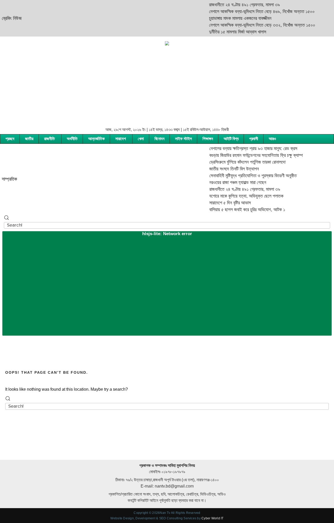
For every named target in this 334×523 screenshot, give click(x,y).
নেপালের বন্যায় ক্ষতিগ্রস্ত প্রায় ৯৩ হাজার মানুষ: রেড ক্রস (247, 148)
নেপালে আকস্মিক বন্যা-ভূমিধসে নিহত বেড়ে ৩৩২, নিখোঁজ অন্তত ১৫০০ (255, 25)
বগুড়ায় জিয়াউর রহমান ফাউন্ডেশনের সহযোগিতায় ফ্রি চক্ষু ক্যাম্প (249, 155)
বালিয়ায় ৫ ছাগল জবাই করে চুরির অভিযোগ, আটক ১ (241, 209)
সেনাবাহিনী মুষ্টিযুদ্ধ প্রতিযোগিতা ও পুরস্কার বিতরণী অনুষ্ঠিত (246, 175)
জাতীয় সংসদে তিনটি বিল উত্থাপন (227, 168)
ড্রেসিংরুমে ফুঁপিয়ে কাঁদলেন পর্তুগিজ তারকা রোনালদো (241, 162)
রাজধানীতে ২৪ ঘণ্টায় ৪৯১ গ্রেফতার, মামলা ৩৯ (237, 4)
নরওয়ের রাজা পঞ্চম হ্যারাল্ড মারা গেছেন (231, 182)
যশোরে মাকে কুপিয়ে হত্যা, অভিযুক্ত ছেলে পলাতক (240, 196)
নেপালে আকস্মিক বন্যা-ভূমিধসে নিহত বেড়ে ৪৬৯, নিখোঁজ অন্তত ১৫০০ (255, 11)
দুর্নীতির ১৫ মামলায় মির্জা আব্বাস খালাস (231, 31)
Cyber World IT (212, 518)
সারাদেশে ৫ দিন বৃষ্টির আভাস (223, 202)
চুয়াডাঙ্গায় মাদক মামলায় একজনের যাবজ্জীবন (233, 18)
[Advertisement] (167, 86)
